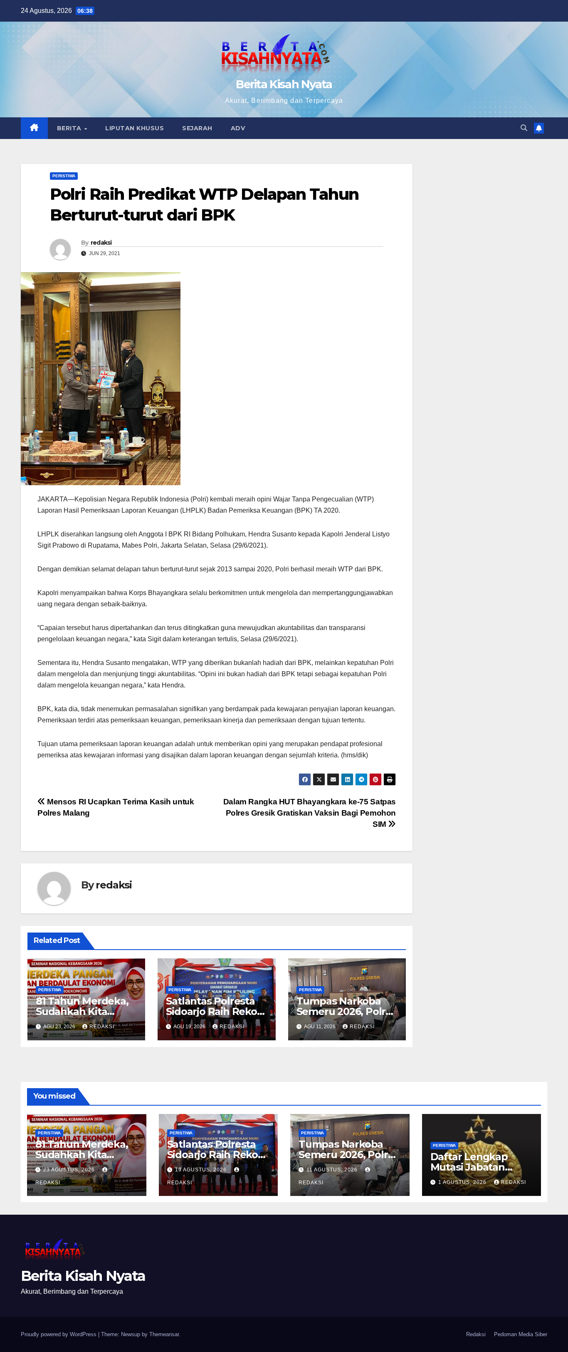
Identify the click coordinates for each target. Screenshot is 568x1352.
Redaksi (476, 1334)
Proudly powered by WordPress (59, 1334)
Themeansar (164, 1334)
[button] (524, 127)
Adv (238, 128)
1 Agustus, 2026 (463, 1182)
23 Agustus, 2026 (69, 1170)
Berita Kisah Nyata (284, 84)
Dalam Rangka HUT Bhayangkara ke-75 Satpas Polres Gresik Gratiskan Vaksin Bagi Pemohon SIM (309, 813)
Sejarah (197, 128)
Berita (70, 128)
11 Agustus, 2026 (332, 1170)
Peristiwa (63, 176)
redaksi (101, 242)
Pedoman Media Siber (520, 1334)
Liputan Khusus (134, 128)
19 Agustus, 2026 (201, 1170)
